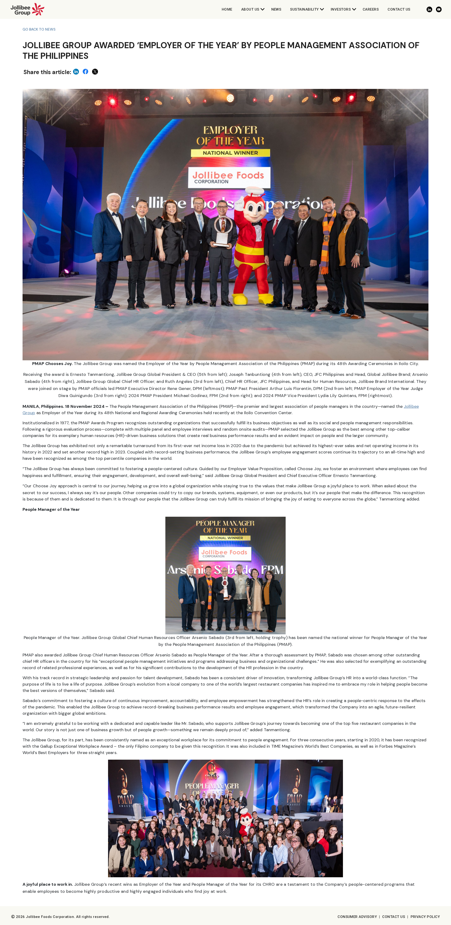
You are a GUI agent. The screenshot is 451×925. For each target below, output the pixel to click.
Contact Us (399, 9)
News (276, 9)
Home (227, 9)
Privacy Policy (425, 917)
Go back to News (39, 29)
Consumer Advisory (357, 917)
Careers (371, 9)
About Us (250, 9)
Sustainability (304, 9)
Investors (341, 9)
